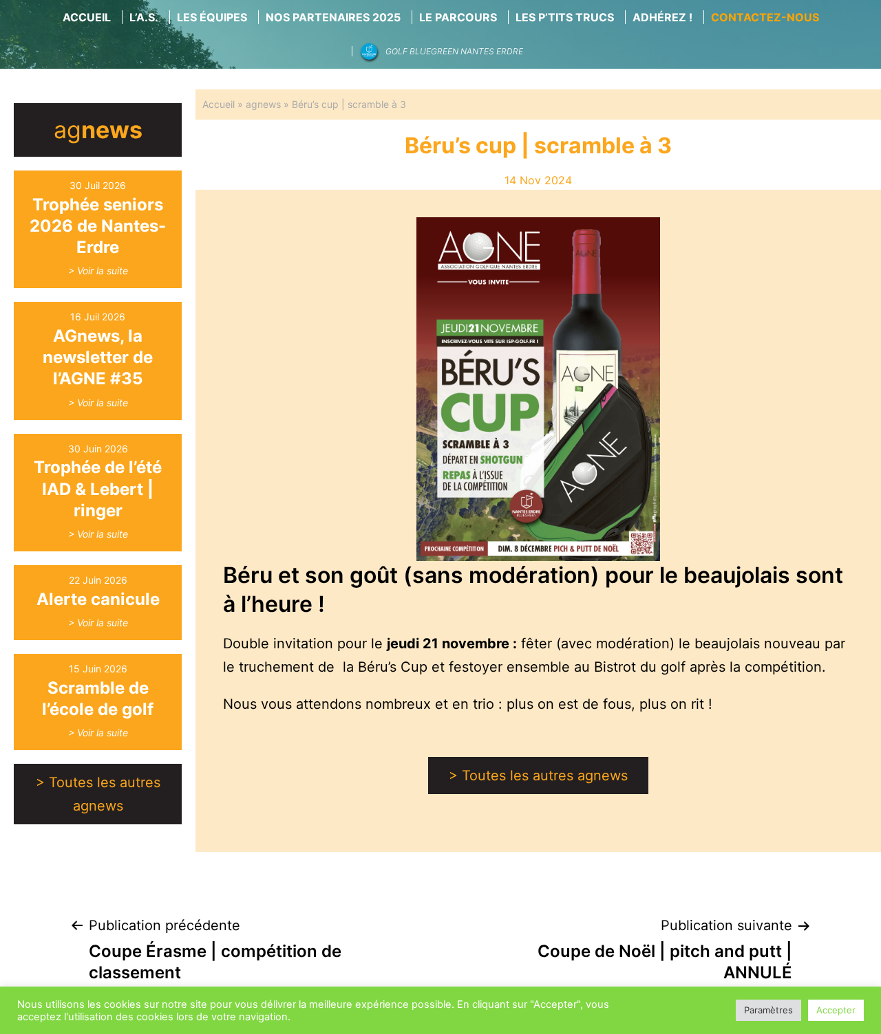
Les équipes (212, 17)
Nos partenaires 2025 (333, 17)
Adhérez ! (662, 17)
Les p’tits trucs (565, 17)
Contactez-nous (765, 17)
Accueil (87, 17)
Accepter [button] (836, 1009)
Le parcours (458, 17)
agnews (263, 104)
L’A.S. (143, 17)
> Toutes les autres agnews (98, 794)
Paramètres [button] (768, 1009)
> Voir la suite (98, 270)
